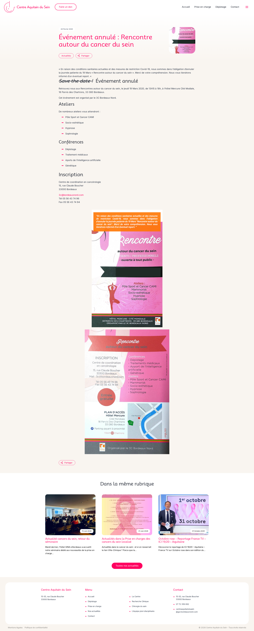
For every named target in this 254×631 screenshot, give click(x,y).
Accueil (186, 7)
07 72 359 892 (182, 604)
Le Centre (136, 596)
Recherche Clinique (140, 601)
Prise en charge (202, 7)
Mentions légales (15, 627)
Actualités (66, 55)
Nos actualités (94, 611)
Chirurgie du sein (139, 606)
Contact (235, 7)
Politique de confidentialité (36, 627)
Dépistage (221, 7)
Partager (85, 55)
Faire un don (65, 7)
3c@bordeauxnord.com (71, 195)
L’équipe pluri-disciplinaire (143, 611)
